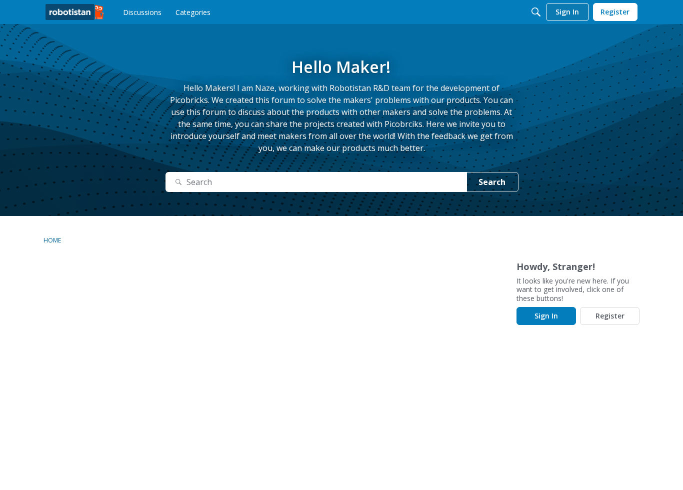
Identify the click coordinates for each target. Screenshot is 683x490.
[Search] (536, 12)
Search (492, 182)
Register (610, 315)
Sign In (546, 315)
